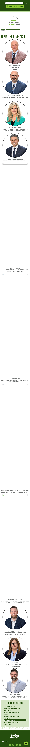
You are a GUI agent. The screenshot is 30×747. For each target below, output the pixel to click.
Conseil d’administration (11, 722)
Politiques (7, 718)
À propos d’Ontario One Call (13, 29)
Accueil (3, 29)
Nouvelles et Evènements (11, 712)
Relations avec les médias (11, 716)
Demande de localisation (16, 7)
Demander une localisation (14, 740)
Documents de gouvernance (12, 708)
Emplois (6, 714)
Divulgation (7, 710)
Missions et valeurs (9, 706)
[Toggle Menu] (27, 25)
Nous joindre (7, 724)
